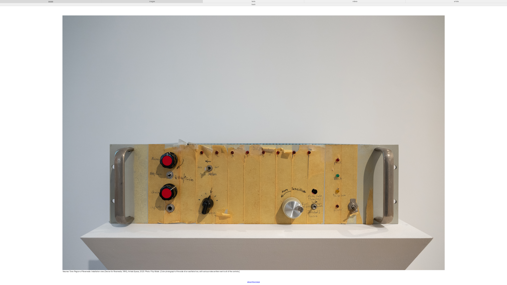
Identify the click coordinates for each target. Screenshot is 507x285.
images (152, 1)
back (253, 4)
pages (50, 1)
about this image (253, 282)
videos (355, 1)
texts (253, 1)
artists (456, 1)
